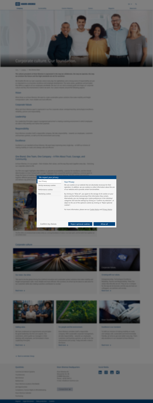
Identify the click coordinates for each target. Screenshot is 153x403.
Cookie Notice (94, 209)
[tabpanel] (90, 196)
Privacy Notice (107, 209)
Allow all (104, 224)
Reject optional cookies (80, 224)
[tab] (49, 181)
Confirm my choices (48, 224)
